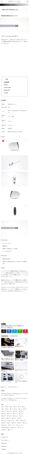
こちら (15, 400)
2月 (7, 406)
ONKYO (4, 422)
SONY (20, 422)
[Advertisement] (14, 60)
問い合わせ (4, 443)
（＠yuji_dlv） (11, 36)
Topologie (5, 425)
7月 (3, 409)
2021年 (4, 413)
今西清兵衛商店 (6, 427)
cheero (20, 418)
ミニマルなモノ (14, 325)
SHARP (14, 422)
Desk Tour (5, 420)
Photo (6, 84)
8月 (7, 409)
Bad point (7, 90)
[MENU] (1, 2)
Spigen (25, 422)
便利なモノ (21, 325)
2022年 (10, 413)
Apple (4, 418)
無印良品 (10, 327)
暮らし (4, 323)
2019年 (7, 325)
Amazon (16, 416)
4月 (16, 406)
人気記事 (4, 449)
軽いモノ (11, 429)
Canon (14, 418)
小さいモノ (4, 327)
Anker (21, 416)
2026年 (10, 416)
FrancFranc (12, 420)
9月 (11, 409)
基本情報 (6, 82)
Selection (4, 446)
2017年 (4, 411)
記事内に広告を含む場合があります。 (10, 9)
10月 (3, 325)
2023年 (15, 413)
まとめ (6, 92)
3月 (11, 406)
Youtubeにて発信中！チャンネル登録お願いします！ (14, 4)
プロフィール (5, 437)
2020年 (21, 411)
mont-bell (24, 420)
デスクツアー (12, 425)
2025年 (4, 416)
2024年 (21, 413)
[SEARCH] (27, 2)
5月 (20, 406)
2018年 (10, 411)
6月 (24, 406)
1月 (3, 406)
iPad (18, 420)
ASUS (9, 418)
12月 (26, 409)
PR (9, 422)
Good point (7, 87)
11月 (21, 409)
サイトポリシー (5, 440)
